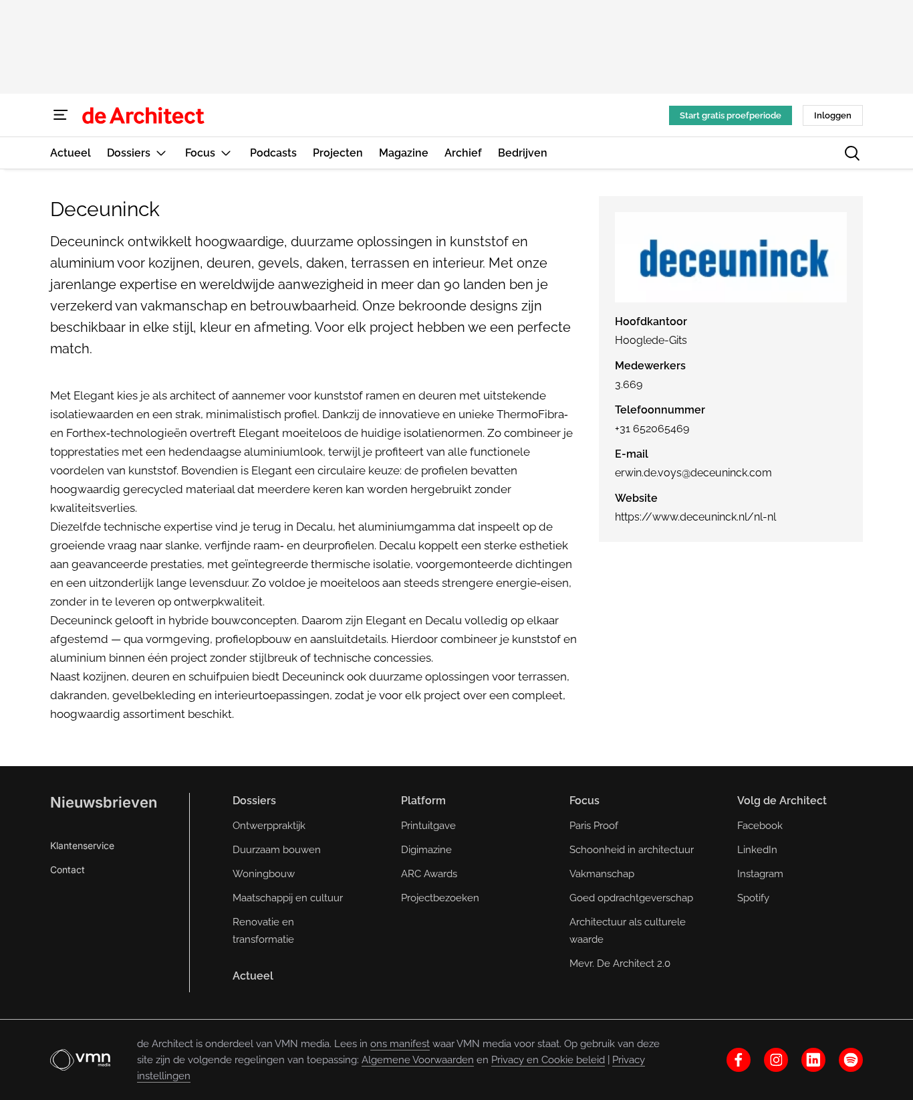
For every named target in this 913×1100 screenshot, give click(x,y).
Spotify (753, 898)
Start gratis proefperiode (730, 115)
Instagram (760, 874)
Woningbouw (264, 874)
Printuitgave (428, 826)
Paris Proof (593, 826)
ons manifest (400, 1044)
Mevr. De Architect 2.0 (619, 963)
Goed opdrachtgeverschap (631, 898)
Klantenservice (82, 845)
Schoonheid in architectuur (631, 850)
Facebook (760, 826)
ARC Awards (429, 874)
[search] (852, 153)
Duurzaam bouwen (277, 850)
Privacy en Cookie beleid (548, 1060)
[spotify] (851, 1060)
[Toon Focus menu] (226, 153)
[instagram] (776, 1060)
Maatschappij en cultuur (288, 898)
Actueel (253, 976)
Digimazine (426, 850)
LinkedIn (757, 850)
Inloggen (833, 115)
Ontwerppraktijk (269, 826)
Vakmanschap (601, 874)
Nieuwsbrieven (103, 802)
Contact (67, 869)
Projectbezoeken (440, 898)
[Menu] (61, 115)
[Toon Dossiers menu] (161, 153)
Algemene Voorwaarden (418, 1060)
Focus (584, 800)
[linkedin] (813, 1060)
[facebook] (739, 1060)
